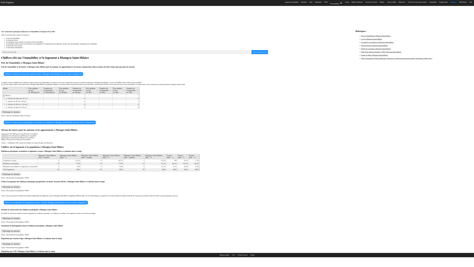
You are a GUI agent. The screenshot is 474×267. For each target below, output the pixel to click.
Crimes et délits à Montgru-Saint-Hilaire (374, 55)
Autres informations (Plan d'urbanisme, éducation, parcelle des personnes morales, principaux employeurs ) (396, 58)
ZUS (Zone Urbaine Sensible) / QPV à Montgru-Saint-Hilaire (381, 52)
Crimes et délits (391, 2)
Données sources (243, 255)
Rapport (453, 2)
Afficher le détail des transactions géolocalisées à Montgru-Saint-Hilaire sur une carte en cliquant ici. (43, 74)
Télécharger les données (11, 112)
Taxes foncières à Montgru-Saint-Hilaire (374, 45)
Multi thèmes (463, 2)
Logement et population (291, 2)
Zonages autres (443, 2)
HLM (326, 2)
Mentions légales (224, 255)
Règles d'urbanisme (357, 2)
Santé (310, 2)
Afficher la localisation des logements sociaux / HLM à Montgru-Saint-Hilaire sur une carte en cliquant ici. (45, 202)
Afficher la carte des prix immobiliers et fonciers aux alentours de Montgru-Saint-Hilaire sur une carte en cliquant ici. (49, 122)
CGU (233, 255)
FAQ (470, 2)
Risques (382, 2)
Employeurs (401, 2)
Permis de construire (371, 2)
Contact (252, 255)
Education (304, 2)
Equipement (318, 2)
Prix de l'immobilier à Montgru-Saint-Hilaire (376, 36)
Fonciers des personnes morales (417, 2)
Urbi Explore (7, 2)
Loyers (347, 2)
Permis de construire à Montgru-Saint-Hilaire (376, 49)
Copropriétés (433, 2)
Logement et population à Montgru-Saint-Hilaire (377, 42)
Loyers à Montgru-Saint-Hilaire (371, 39)
